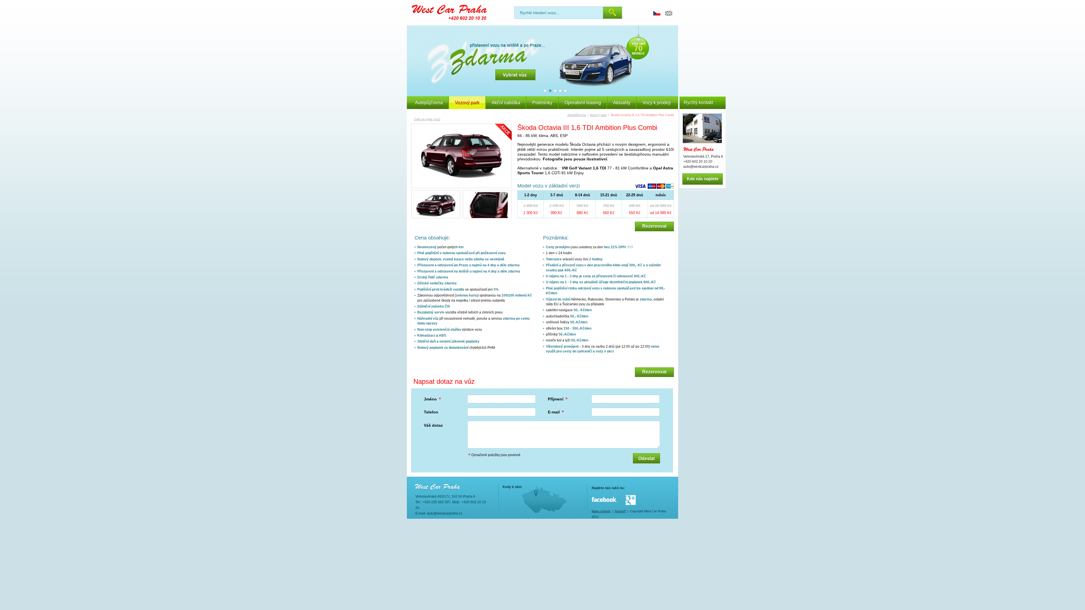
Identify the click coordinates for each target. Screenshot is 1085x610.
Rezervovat (654, 226)
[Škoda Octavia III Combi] (461, 156)
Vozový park (598, 115)
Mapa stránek (601, 511)
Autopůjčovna (429, 102)
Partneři (620, 511)
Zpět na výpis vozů (427, 119)
